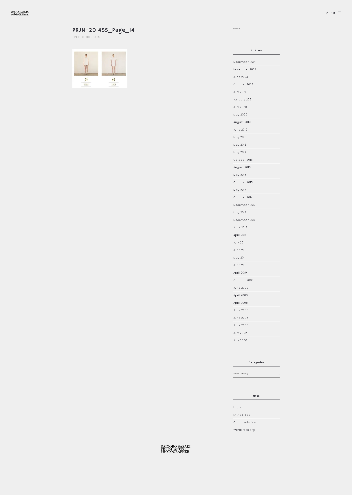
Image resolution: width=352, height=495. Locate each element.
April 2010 (240, 272)
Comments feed (245, 422)
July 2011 (239, 242)
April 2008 (240, 303)
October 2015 (243, 182)
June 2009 (240, 288)
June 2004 (240, 325)
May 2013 (239, 212)
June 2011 (240, 250)
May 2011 (239, 257)
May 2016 (240, 175)
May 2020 (240, 114)
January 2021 (242, 99)
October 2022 (243, 84)
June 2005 (240, 318)
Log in (237, 407)
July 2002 (240, 333)
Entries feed (242, 415)
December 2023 (244, 62)
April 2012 (240, 235)
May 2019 (240, 137)
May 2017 (239, 152)
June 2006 (240, 310)
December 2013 (244, 205)
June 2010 (240, 265)
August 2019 (242, 122)
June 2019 (240, 129)
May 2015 (240, 190)
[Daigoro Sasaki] (27, 13)
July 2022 (240, 92)
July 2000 (240, 340)
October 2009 (243, 280)
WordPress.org (244, 430)
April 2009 (240, 295)
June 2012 (240, 227)
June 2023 (240, 77)
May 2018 (240, 145)
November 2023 (244, 69)
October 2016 (243, 160)
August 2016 (242, 167)
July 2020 (240, 107)
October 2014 (243, 197)
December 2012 (244, 220)
